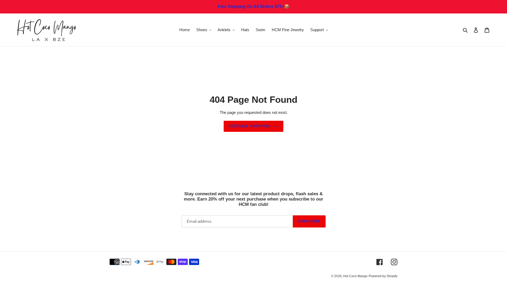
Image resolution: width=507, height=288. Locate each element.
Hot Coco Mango (355, 276)
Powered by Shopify (383, 276)
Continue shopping (249, 126)
